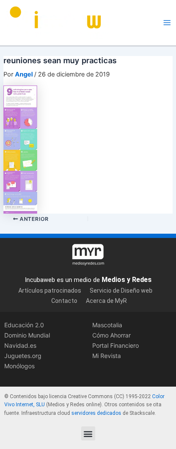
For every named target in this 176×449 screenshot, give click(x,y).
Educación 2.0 (24, 325)
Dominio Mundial (27, 335)
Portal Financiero (115, 345)
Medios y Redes (127, 280)
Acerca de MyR (106, 300)
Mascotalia (107, 325)
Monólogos (19, 366)
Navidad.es (20, 345)
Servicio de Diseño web (121, 290)
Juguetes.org (22, 355)
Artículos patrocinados (49, 290)
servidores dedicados (96, 413)
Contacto (64, 300)
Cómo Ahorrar (111, 335)
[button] (88, 433)
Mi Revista (106, 355)
